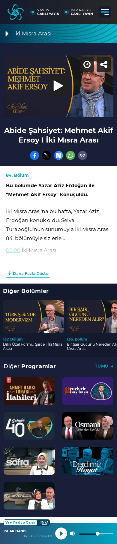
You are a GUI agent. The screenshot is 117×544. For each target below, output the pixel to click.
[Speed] (90, 9)
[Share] (107, 9)
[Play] (58, 272)
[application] (58, 272)
